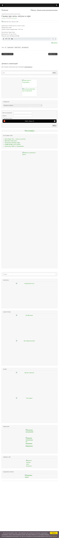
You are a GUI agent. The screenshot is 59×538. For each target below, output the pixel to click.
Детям (8, 14)
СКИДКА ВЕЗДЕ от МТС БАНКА (12, 144)
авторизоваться (28, 66)
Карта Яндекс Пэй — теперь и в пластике (15, 139)
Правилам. (54, 536)
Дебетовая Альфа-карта (11, 140)
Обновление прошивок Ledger (12, 142)
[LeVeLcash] (5, 9)
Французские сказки (15, 14)
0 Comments (14, 18)
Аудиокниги (4, 14)
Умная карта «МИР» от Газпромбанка (14, 146)
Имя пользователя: (7, 112)
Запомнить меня (8, 118)
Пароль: (5, 115)
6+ (5, 47)
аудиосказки (10, 47)
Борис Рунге (18, 47)
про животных (25, 47)
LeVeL (4, 18)
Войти (54, 125)
